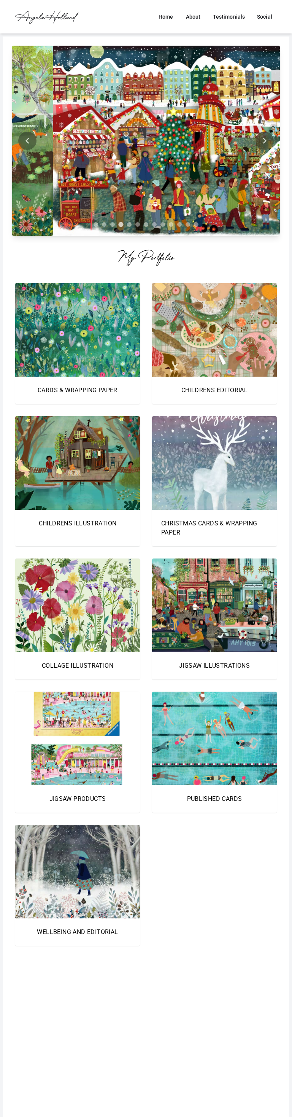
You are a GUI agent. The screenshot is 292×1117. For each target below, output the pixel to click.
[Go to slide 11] (179, 224)
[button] (77, 343)
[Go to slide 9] (162, 224)
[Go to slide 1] (96, 224)
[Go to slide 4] (120, 224)
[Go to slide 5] (129, 224)
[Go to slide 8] (154, 224)
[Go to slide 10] (171, 224)
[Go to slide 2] (104, 224)
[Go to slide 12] (188, 224)
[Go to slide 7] (146, 224)
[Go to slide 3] (112, 224)
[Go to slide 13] (196, 224)
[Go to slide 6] (137, 224)
